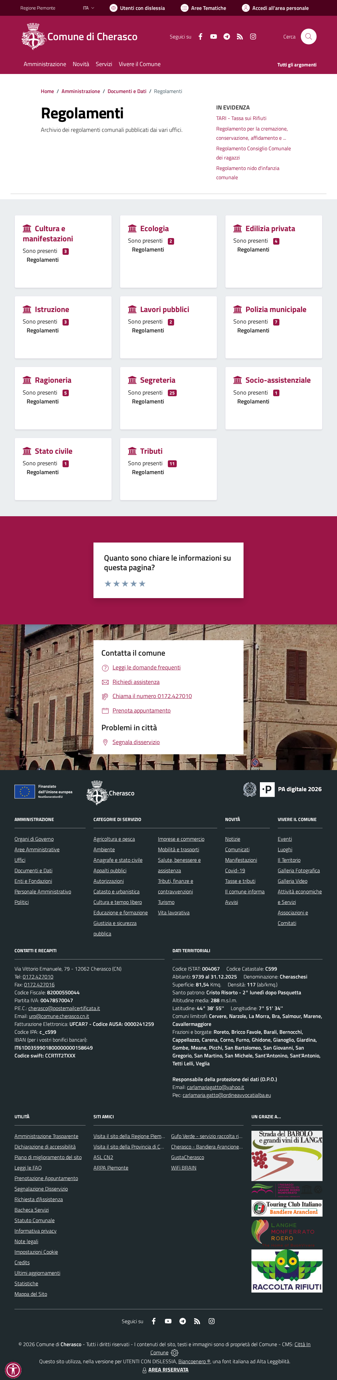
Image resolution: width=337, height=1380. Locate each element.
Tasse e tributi (240, 881)
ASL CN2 (103, 1157)
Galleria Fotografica (299, 870)
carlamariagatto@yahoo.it (215, 1087)
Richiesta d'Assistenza (38, 1199)
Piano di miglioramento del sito (48, 1157)
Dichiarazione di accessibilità (45, 1146)
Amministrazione (81, 91)
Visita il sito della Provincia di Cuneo (132, 1146)
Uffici (19, 860)
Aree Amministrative (37, 849)
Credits (22, 1262)
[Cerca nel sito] (309, 36)
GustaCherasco (187, 1157)
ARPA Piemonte (110, 1168)
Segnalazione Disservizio (41, 1189)
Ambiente (104, 849)
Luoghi (285, 849)
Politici (21, 902)
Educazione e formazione (120, 912)
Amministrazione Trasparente (46, 1136)
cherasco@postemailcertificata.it (64, 1008)
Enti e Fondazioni (33, 881)
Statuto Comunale (34, 1220)
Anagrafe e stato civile (118, 860)
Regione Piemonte (37, 7)
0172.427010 (38, 977)
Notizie (232, 839)
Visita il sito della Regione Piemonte (132, 1136)
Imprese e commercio (181, 839)
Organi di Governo (34, 839)
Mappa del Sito (30, 1294)
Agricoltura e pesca (114, 839)
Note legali (26, 1241)
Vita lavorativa (174, 912)
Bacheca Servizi (31, 1210)
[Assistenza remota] (174, 1352)
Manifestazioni (241, 860)
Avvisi (231, 902)
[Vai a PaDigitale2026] (282, 789)
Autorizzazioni (108, 881)
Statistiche (26, 1283)
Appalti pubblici (109, 870)
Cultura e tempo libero (117, 902)
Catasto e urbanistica (116, 891)
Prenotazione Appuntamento (46, 1178)
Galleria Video (292, 881)
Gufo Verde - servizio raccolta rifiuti (209, 1136)
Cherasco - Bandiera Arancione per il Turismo (220, 1146)
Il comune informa (245, 891)
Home (47, 91)
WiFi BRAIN (183, 1168)
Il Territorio (289, 860)
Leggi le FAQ (28, 1168)
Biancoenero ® (194, 1361)
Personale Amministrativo (42, 891)
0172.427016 (39, 984)
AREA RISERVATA (168, 1369)
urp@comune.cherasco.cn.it (59, 1016)
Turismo (166, 902)
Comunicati (237, 849)
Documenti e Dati (127, 91)
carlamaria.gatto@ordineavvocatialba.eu (227, 1095)
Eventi (285, 839)
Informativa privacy (35, 1231)
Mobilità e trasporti (178, 849)
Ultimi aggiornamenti (37, 1273)
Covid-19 (235, 870)
